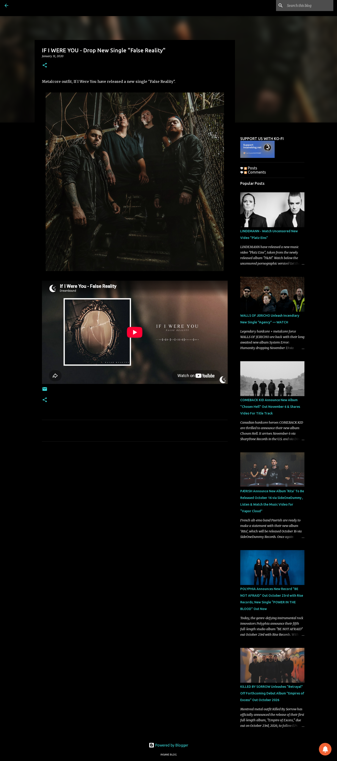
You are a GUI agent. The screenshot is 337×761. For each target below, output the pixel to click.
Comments (256, 172)
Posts (252, 168)
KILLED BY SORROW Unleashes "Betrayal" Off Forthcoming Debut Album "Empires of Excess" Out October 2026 (272, 693)
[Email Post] (44, 390)
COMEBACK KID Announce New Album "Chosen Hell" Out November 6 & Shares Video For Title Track (270, 406)
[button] (44, 65)
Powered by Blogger (171, 745)
